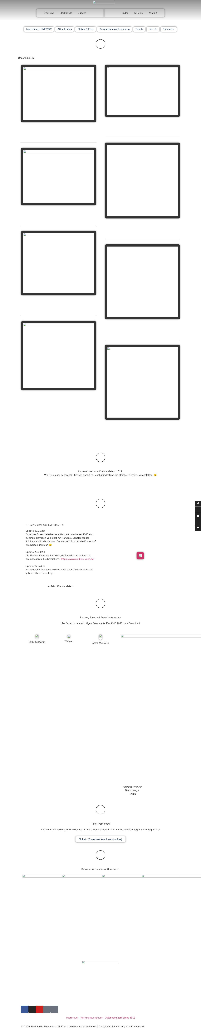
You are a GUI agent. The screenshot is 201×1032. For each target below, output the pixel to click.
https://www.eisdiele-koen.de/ (77, 558)
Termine (138, 12)
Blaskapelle (66, 12)
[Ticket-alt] (46, 1009)
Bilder (125, 12)
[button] (100, 484)
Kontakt (153, 12)
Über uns (49, 12)
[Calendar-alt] (54, 1009)
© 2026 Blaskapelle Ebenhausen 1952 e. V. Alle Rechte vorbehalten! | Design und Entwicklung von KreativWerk (82, 1026)
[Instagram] (32, 1009)
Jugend (82, 12)
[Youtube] (39, 1009)
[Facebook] (24, 1009)
